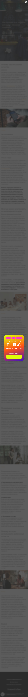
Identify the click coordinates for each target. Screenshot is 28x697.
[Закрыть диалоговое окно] (26, 2)
